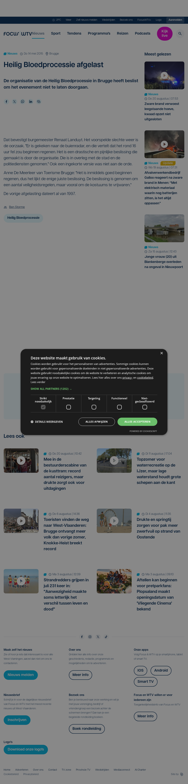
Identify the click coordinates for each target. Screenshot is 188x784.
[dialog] (94, 392)
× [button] (161, 353)
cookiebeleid (145, 377)
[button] (94, 388)
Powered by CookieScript (143, 431)
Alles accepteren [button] (137, 421)
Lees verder (38, 382)
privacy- (127, 377)
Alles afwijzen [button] (97, 421)
